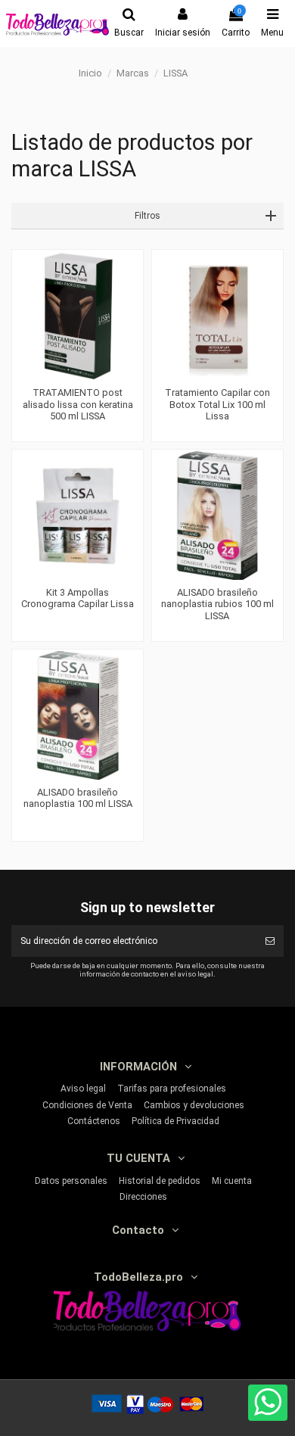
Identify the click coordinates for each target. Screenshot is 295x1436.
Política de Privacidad (175, 1121)
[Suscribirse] (270, 941)
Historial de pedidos (159, 1181)
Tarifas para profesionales (171, 1088)
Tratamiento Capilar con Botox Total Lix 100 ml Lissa (217, 404)
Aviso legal (83, 1088)
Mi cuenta (232, 1181)
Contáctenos (93, 1121)
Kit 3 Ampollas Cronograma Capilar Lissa (77, 598)
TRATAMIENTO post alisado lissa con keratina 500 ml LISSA (78, 404)
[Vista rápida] (78, 375)
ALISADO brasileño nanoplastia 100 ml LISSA (77, 798)
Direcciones (143, 1196)
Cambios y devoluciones (194, 1105)
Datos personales (71, 1181)
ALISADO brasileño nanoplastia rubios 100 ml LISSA (217, 604)
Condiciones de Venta (87, 1105)
